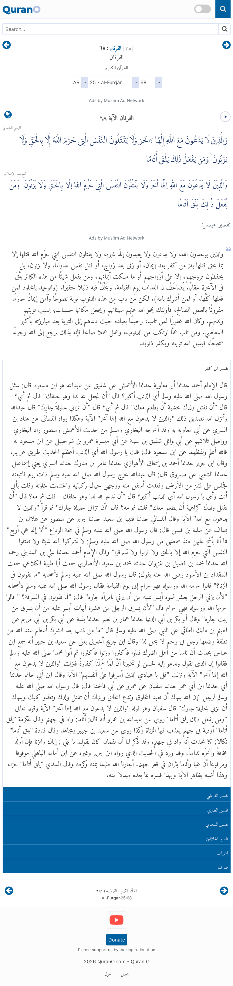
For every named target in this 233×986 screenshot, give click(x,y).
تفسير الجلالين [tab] (217, 837)
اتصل (125, 973)
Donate (116, 940)
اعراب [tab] (222, 852)
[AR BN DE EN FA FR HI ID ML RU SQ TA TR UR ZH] (79, 82)
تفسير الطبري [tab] (217, 809)
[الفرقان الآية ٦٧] (226, 45)
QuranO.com (111, 961)
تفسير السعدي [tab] (217, 823)
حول (108, 973)
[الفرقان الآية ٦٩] (6, 45)
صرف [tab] (223, 866)
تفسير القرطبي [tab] (217, 794)
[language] (8, 116)
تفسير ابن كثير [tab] (216, 367)
